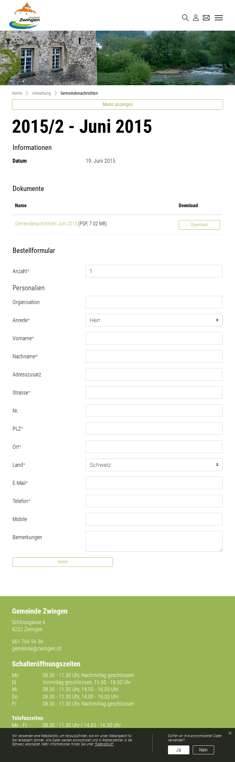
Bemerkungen (27, 537)
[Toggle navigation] (218, 18)
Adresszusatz (27, 374)
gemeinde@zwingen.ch (37, 648)
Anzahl (21, 271)
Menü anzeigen (118, 104)
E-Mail (20, 483)
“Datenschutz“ (104, 744)
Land (19, 465)
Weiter (63, 561)
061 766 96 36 (27, 641)
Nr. (15, 410)
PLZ (18, 428)
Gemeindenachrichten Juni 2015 (46, 224)
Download (188, 205)
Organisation (26, 302)
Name (21, 205)
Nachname (25, 356)
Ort (17, 447)
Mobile (20, 519)
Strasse (22, 392)
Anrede (21, 320)
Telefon (22, 501)
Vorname (23, 338)
